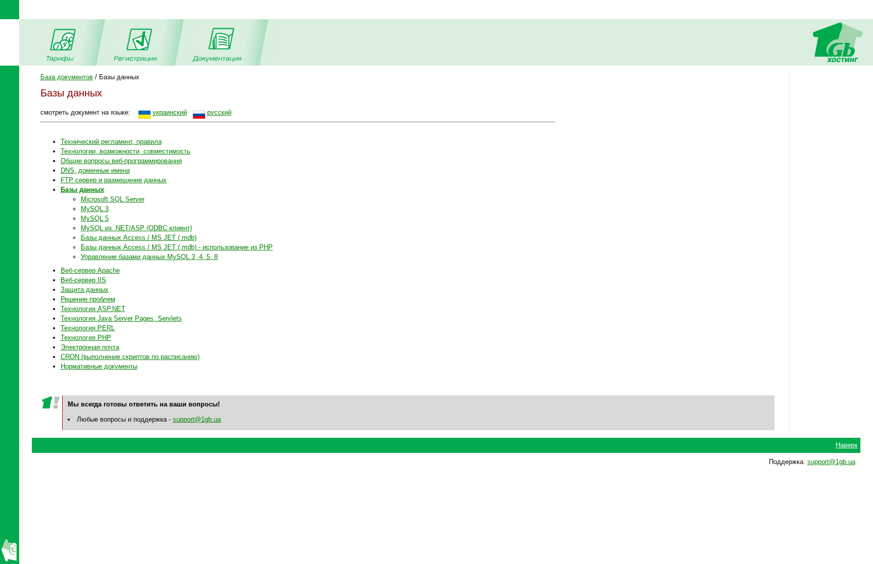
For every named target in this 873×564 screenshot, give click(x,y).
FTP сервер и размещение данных (114, 180)
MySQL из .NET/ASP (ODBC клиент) (136, 228)
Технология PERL (88, 328)
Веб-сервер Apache (90, 270)
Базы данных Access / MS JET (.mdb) (139, 237)
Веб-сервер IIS (83, 280)
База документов (66, 77)
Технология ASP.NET (93, 309)
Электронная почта (90, 347)
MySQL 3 (95, 209)
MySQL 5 (95, 218)
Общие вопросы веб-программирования (121, 161)
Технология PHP (86, 337)
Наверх (847, 445)
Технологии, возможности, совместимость (125, 151)
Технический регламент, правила (111, 141)
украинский (170, 112)
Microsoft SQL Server (112, 199)
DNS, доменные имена (95, 170)
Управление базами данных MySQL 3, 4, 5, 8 (149, 257)
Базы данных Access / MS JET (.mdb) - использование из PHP (177, 247)
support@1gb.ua (197, 419)
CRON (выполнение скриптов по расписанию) (130, 357)
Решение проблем (88, 299)
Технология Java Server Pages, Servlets (121, 318)
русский (219, 112)
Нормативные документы (99, 366)
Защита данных (85, 289)
